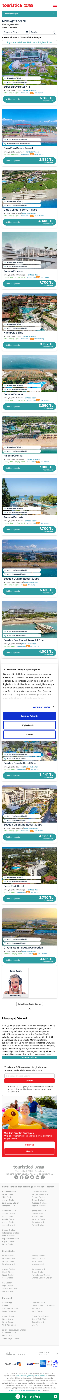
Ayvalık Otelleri (8, 1219)
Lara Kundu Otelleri (10, 1203)
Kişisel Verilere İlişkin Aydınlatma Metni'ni (25, 1390)
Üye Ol (29, 1151)
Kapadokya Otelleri (10, 1238)
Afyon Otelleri (8, 1241)
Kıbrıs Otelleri (8, 1244)
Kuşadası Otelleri (39, 1203)
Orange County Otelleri (42, 1278)
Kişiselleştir (28, 725)
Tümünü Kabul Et (29, 716)
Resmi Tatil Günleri (40, 1319)
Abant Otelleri (38, 1216)
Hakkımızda (7, 1303)
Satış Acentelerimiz (10, 1308)
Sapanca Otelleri (39, 1219)
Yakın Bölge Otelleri (10, 1338)
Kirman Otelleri (38, 1269)
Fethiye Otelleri (38, 1197)
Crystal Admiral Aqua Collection (23, 947)
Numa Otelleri (38, 1264)
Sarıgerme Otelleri (40, 1194)
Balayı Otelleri (38, 1322)
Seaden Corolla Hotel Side (20, 763)
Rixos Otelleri (8, 1275)
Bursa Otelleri (38, 1222)
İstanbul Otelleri (39, 1211)
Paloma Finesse (13, 271)
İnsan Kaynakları (9, 1311)
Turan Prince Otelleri (41, 1275)
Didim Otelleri (8, 1216)
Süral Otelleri (37, 1261)
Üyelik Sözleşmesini (32, 1089)
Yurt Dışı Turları (9, 1325)
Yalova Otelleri (8, 1236)
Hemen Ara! (32, 1396)
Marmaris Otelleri (39, 1191)
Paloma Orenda (13, 455)
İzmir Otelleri (37, 1213)
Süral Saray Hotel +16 (17, 86)
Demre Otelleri (38, 1200)
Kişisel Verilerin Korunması (43, 1305)
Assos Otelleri (8, 1225)
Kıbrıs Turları (7, 1335)
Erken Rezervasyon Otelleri (14, 1330)
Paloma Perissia (13, 517)
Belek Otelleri (8, 1194)
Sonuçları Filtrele (12, 32)
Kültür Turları (7, 1322)
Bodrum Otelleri (39, 1206)
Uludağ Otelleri (8, 1230)
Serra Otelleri (8, 1255)
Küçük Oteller (8, 1319)
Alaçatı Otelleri (8, 1222)
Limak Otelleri (8, 1272)
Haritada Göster (29, 90)
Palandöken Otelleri (10, 1233)
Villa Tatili (36, 1308)
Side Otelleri (7, 1197)
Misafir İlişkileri (38, 1303)
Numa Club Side (13, 332)
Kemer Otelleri (8, 1206)
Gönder (29, 1080)
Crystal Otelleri (8, 1269)
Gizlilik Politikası (40, 1376)
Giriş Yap (29, 1145)
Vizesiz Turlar (8, 1316)
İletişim (5, 1305)
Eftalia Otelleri (8, 1264)
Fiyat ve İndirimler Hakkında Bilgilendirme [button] (29, 42)
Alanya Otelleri (8, 1200)
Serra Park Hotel (14, 886)
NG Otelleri (7, 1283)
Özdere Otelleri (9, 1211)
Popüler (34, 32)
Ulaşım (35, 1325)
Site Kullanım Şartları (24, 1376)
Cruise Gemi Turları (40, 1316)
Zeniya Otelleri (8, 1261)
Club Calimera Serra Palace (20, 209)
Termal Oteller (38, 1225)
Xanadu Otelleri (38, 1258)
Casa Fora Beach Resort (18, 148)
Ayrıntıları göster (41, 707)
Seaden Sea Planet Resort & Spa (24, 640)
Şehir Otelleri (37, 1311)
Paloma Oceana (13, 394)
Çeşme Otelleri (8, 1213)
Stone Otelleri (38, 1272)
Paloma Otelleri (38, 1255)
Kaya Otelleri (7, 1285)
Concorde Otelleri (10, 1288)
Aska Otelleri (7, 1278)
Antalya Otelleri (9, 1191)
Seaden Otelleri (9, 1258)
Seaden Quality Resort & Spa (21, 578)
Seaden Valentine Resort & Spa (23, 824)
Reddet (29, 734)
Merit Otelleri (8, 1291)
